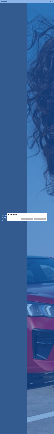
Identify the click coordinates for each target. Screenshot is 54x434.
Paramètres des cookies (12, 216)
